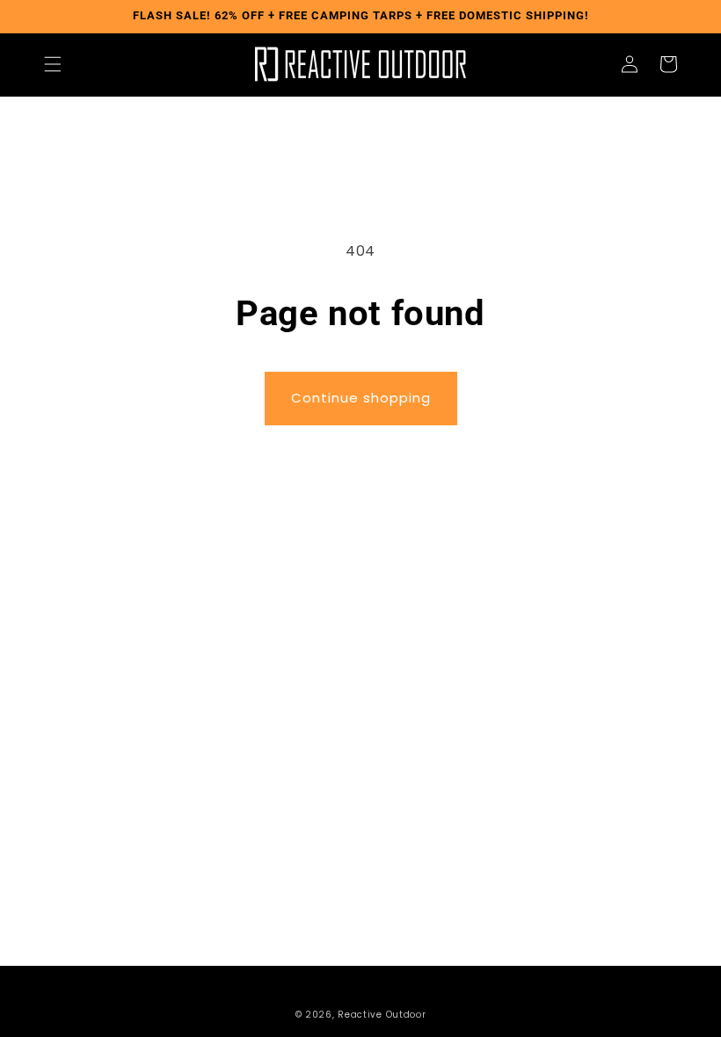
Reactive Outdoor (382, 1014)
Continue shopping (361, 397)
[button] (52, 64)
